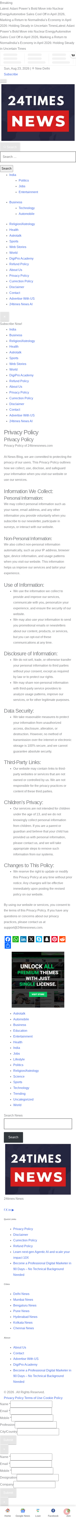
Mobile (5, 1418)
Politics (24, 180)
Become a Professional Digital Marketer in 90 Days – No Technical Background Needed (42, 1269)
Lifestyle (19, 1059)
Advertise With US (22, 298)
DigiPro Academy (21, 258)
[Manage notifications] (67, 1511)
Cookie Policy (53, 1398)
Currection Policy (21, 281)
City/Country (8, 1431)
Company (6, 1484)
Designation (8, 1477)
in (9, 1209)
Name (5, 1404)
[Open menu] (3, 80)
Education (20, 1030)
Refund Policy (19, 264)
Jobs (22, 186)
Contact (14, 292)
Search (11, 147)
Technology (27, 208)
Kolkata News (23, 1322)
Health (14, 229)
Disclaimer (16, 287)
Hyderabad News (25, 1316)
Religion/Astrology (22, 224)
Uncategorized (23, 1099)
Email (5, 1411)
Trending (19, 1093)
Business (15, 202)
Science (19, 1076)
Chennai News (23, 1328)
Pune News (21, 1311)
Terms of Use (33, 1398)
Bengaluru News (24, 1305)
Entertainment (28, 192)
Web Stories (17, 247)
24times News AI (21, 304)
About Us (15, 270)
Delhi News (21, 1294)
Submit (8, 1440)
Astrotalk (15, 235)
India (12, 175)
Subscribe (11, 74)
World (13, 252)
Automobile (26, 213)
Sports (13, 241)
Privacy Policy (19, 275)
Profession (7, 1424)
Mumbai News (23, 1299)
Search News (13, 1115)
